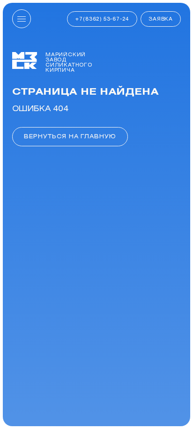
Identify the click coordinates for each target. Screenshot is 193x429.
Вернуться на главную (70, 136)
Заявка (160, 19)
